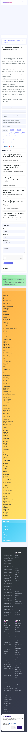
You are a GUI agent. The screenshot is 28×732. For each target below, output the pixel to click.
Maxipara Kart (5, 418)
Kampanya (19, 129)
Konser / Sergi (18, 654)
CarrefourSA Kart (6, 531)
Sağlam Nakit (5, 463)
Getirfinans (17, 574)
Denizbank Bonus (6, 352)
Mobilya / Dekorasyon (8, 688)
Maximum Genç (6, 413)
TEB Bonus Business (7, 479)
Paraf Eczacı (5, 440)
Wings (4, 506)
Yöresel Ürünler (18, 690)
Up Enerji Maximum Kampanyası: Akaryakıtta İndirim (11, 180)
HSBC (16, 578)
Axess (16, 36)
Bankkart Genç (6, 322)
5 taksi (15, 141)
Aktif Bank (17, 557)
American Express (6, 303)
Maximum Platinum (6, 416)
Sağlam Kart (5, 462)
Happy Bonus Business (7, 378)
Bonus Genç (5, 333)
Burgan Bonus (6, 341)
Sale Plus (4, 465)
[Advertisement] (14, 20)
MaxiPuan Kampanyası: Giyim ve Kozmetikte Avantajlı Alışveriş (13, 203)
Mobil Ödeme (17, 658)
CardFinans (5, 342)
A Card (4, 524)
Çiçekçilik (6, 638)
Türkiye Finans (18, 601)
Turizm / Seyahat (7, 711)
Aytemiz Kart (5, 528)
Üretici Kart (5, 496)
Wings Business (6, 509)
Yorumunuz (5, 246)
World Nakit (5, 513)
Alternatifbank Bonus (7, 300)
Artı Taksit (17, 627)
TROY (16, 599)
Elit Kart (4, 364)
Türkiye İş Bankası (18, 603)
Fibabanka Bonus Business (8, 371)
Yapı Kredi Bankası (18, 610)
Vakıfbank (17, 607)
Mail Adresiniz (6, 240)
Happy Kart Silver (6, 383)
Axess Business (6, 308)
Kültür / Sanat (6, 682)
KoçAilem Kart (5, 403)
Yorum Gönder (8, 263)
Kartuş (4, 532)
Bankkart (21, 36)
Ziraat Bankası (18, 612)
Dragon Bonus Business (8, 359)
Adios (4, 292)
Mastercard (17, 585)
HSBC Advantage (6, 386)
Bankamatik (5, 317)
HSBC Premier (5, 389)
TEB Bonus (5, 477)
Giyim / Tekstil (6, 660)
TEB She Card (5, 487)
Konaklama (6, 673)
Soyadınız (5, 234)
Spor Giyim (6, 705)
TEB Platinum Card (6, 484)
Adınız (4, 228)
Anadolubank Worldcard (8, 306)
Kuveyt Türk (17, 584)
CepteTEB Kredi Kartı (7, 349)
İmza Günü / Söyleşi (19, 644)
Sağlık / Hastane (7, 701)
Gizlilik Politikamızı (13, 723)
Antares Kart (5, 526)
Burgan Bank (17, 564)
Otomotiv (5, 695)
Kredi (16, 656)
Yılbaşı (16, 688)
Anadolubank (17, 562)
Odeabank (17, 589)
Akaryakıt (5, 623)
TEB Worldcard (6, 488)
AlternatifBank (18, 561)
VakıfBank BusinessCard (8, 499)
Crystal (4, 350)
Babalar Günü (17, 631)
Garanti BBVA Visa (6, 375)
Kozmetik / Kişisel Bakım (7, 676)
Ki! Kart (4, 534)
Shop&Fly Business (7, 469)
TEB (15, 597)
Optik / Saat (6, 693)
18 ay (5, 141)
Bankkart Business (6, 319)
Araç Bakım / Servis (8, 627)
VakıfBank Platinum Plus (8, 501)
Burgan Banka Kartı (7, 339)
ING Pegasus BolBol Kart (8, 399)
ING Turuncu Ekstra (7, 400)
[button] (4, 146)
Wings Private (5, 510)
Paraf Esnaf (5, 441)
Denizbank (17, 566)
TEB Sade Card (6, 485)
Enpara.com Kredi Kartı (7, 367)
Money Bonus (5, 425)
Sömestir (16, 675)
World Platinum (6, 515)
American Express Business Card (9, 305)
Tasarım (5, 709)
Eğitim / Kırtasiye (7, 647)
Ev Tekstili (6, 657)
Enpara (16, 568)
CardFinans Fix (6, 344)
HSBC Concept (6, 388)
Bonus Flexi (5, 331)
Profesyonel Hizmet (8, 699)
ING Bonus (5, 396)
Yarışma (16, 686)
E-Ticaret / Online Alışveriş (7, 645)
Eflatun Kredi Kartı (6, 363)
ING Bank (17, 582)
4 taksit (23, 132)
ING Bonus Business (7, 397)
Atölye (16, 629)
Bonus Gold (5, 334)
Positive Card (5, 539)
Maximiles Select (6, 408)
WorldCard (4, 36)
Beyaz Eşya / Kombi (8, 636)
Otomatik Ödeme (18, 661)
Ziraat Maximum (6, 517)
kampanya (12, 129)
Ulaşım (5, 713)
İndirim (16, 646)
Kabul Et (19, 727)
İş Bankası (11, 135)
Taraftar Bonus (6, 474)
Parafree (4, 451)
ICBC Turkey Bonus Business (9, 394)
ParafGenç (5, 446)
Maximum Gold (6, 414)
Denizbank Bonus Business (8, 353)
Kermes (16, 650)
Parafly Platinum (6, 449)
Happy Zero (5, 385)
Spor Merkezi (6, 707)
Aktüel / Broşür (18, 623)
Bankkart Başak (6, 320)
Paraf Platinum (6, 444)
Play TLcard (5, 455)
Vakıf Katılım (17, 605)
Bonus (9, 36)
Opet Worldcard (6, 432)
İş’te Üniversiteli (6, 402)
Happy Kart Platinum (7, 382)
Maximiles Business (7, 407)
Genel (5, 658)
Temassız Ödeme (18, 681)
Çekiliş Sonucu (18, 635)
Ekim (10, 141)
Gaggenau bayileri (17, 138)
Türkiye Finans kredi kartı (8, 495)
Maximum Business (6, 410)
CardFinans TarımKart (7, 347)
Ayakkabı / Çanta (7, 633)
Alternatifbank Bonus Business (9, 301)
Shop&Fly (5, 468)
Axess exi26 (5, 309)
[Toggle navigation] (24, 2)
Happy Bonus (5, 377)
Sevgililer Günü (18, 669)
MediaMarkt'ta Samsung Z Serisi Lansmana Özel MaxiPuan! (12, 167)
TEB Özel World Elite (7, 482)
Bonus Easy (5, 330)
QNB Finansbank (18, 593)
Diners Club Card (6, 356)
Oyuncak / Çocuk (7, 697)
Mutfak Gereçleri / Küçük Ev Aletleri (7, 691)
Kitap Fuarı (17, 652)
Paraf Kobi (5, 443)
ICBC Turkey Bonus (7, 393)
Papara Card (5, 435)
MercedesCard (6, 419)
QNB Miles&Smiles (6, 460)
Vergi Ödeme (17, 684)
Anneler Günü (17, 625)
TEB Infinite (5, 480)
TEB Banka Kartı (6, 476)
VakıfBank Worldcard (7, 504)
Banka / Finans (7, 635)
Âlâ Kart (4, 297)
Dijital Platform (7, 642)
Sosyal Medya (18, 671)
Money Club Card (6, 535)
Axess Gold (5, 311)
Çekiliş (16, 633)
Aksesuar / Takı (7, 625)
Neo (3, 429)
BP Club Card (5, 529)
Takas (16, 677)
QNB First (5, 458)
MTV (16, 659)
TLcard (4, 491)
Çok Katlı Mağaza (7, 640)
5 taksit (16, 135)
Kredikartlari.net (7, 2)
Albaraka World (6, 298)
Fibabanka (17, 570)
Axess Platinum (6, 314)
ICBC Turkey (17, 580)
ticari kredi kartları (7, 138)
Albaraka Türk (18, 559)
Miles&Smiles (5, 422)
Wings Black (5, 507)
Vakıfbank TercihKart (7, 502)
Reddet (13, 727)
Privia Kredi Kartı (6, 457)
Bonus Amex (5, 325)
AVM (5, 631)
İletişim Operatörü (7, 666)
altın (5, 135)
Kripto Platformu (7, 679)
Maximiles (5, 405)
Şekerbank (17, 595)
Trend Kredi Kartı (6, 493)
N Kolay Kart (5, 427)
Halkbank (17, 576)
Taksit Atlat (17, 679)
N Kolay (16, 587)
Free (3, 374)
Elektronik (6, 653)
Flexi (3, 372)
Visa (16, 608)
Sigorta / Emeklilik (7, 703)
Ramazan (17, 667)
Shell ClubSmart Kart (7, 540)
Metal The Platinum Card (8, 421)
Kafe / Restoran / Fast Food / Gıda (8, 669)
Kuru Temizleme (7, 680)
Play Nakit (5, 454)
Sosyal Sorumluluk (19, 673)
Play (3, 452)
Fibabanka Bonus (6, 369)
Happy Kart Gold (6, 380)
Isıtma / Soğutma (7, 664)
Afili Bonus (5, 294)
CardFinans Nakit (6, 345)
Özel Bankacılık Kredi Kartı (8, 433)
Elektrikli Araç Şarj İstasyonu (7, 650)
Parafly (4, 447)
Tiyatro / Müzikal (18, 682)
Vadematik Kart (6, 498)
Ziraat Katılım (17, 614)
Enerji (5, 655)
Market (5, 684)
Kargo (5, 671)
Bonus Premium (6, 338)
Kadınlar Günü (18, 648)
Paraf (13, 36)
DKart (4, 358)
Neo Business (5, 430)
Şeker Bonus (5, 471)
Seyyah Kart (5, 466)
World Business (6, 512)
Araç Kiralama (6, 629)
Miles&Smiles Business (7, 424)
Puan (16, 665)
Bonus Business (6, 327)
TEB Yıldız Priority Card (7, 490)
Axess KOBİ (5, 312)
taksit (11, 132)
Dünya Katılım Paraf (7, 361)
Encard (4, 366)
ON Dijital (17, 591)
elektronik (17, 132)
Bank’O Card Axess (7, 316)
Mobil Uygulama (7, 686)
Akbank (16, 555)
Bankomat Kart (6, 323)
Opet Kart (5, 537)
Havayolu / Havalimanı (8, 662)
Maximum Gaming (6, 411)
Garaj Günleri (17, 640)
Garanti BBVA (17, 572)
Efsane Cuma (17, 636)
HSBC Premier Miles (7, 391)
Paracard (4, 436)
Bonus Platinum (6, 336)
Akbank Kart (5, 295)
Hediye (16, 642)
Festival (16, 638)
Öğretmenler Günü (18, 663)
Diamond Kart (5, 355)
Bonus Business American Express (10, 328)
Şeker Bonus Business (7, 473)
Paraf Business (6, 438)
